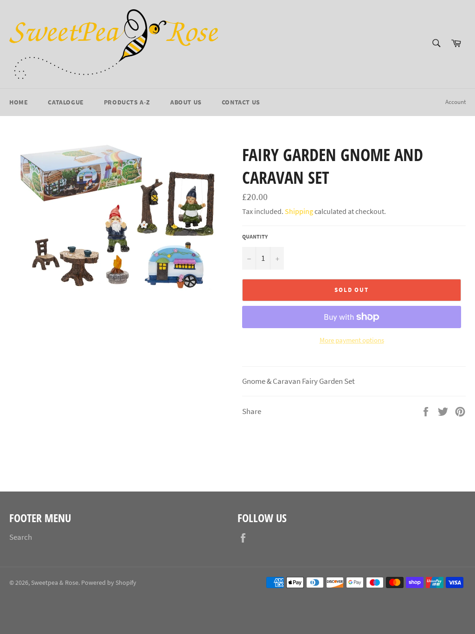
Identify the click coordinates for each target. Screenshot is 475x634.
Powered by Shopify (108, 583)
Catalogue (65, 102)
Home (18, 102)
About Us (186, 102)
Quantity (255, 236)
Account (455, 102)
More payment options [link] (352, 340)
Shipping (299, 211)
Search (20, 537)
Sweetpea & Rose (54, 583)
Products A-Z (127, 102)
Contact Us (241, 102)
